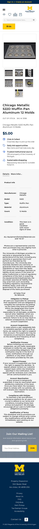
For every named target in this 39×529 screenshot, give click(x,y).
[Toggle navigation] (4, 9)
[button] (8, 73)
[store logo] (30, 9)
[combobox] (19, 20)
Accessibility (19, 511)
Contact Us (16, 519)
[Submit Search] (33, 20)
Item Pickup (19, 505)
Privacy (19, 493)
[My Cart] (20, 14)
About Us (19, 496)
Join (32, 448)
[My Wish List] (9, 14)
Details (6, 174)
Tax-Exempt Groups (19, 508)
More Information (16, 174)
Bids (8, 26)
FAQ (19, 499)
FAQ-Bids (19, 502)
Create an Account (24, 2)
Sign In (10, 2)
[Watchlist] (4, 14)
